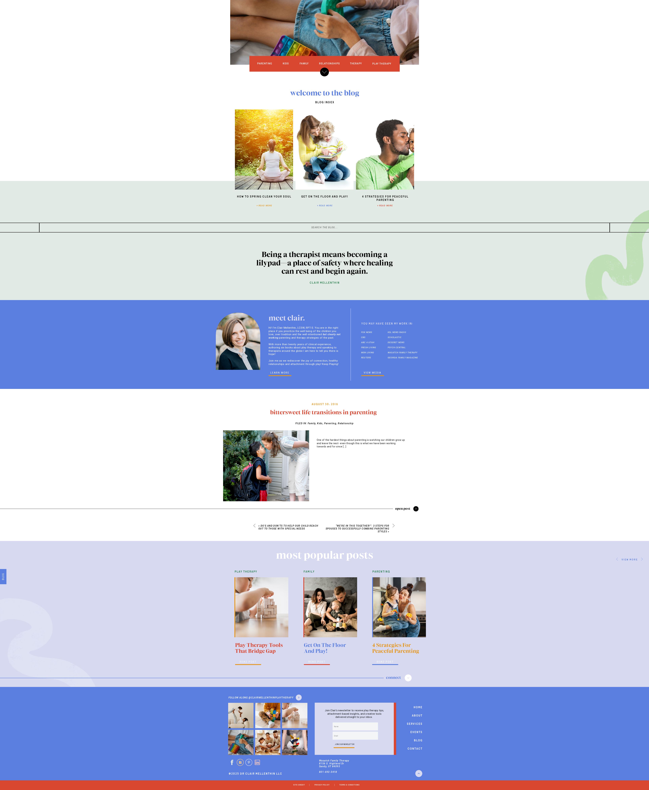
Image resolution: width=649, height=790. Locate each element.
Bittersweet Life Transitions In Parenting (323, 412)
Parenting (330, 423)
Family (312, 423)
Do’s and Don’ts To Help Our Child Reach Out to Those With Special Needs (288, 527)
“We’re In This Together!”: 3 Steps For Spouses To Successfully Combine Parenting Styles (357, 528)
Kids (320, 423)
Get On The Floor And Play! (324, 196)
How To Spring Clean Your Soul (264, 196)
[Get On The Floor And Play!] (324, 149)
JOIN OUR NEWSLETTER (344, 744)
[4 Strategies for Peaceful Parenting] (385, 149)
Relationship (346, 423)
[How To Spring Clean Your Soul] (264, 149)
